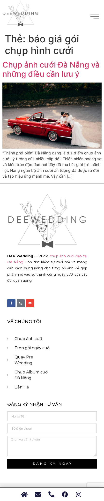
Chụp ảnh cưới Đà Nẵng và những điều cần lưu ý (51, 69)
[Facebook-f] (11, 303)
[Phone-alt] (21, 303)
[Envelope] (30, 303)
